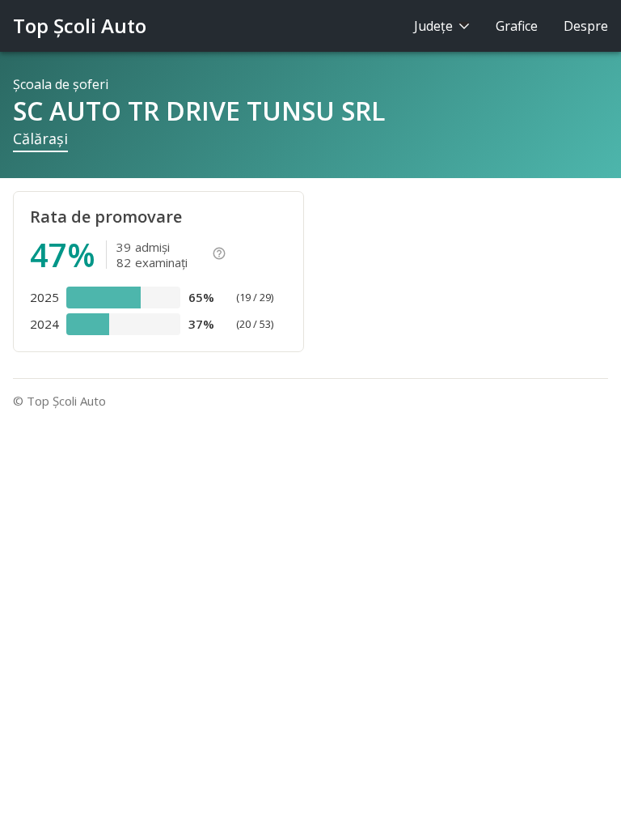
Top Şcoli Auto (79, 25)
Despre (586, 26)
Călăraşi (40, 138)
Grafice (517, 26)
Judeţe (435, 26)
